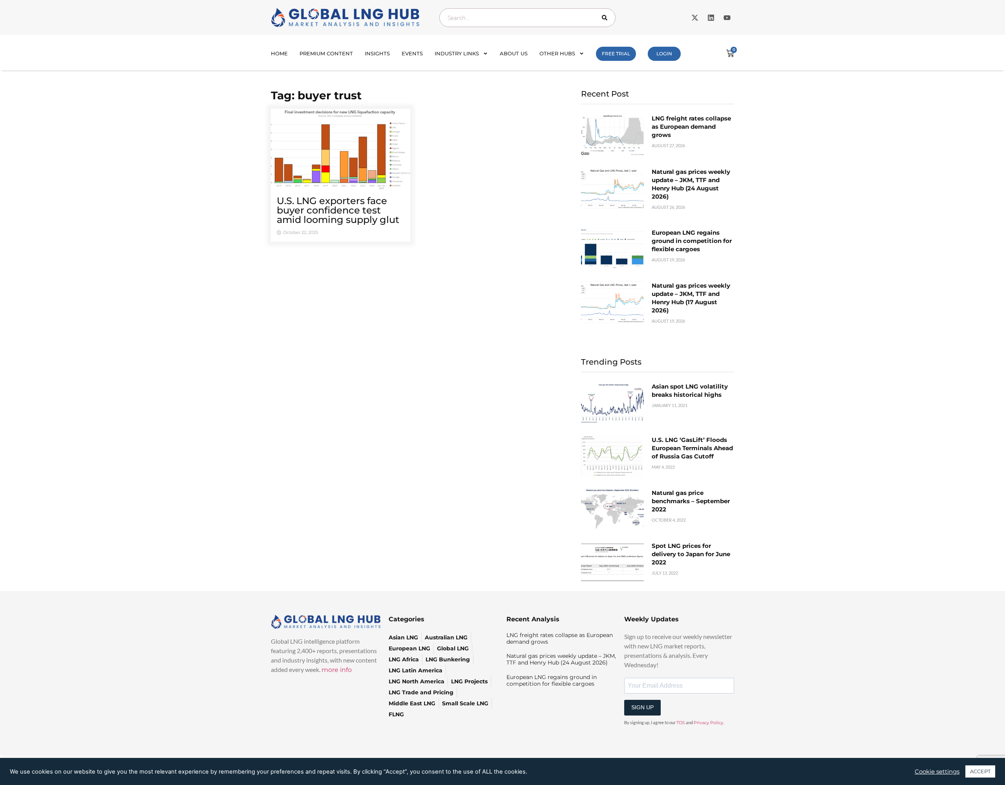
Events (412, 53)
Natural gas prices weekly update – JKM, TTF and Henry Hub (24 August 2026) (561, 659)
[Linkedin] (711, 18)
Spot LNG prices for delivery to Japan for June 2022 (691, 554)
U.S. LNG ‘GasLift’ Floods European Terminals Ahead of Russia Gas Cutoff (692, 448)
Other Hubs (557, 53)
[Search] (606, 17)
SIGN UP (642, 707)
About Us (514, 53)
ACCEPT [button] (980, 771)
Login (664, 54)
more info (337, 670)
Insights (377, 53)
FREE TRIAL (616, 54)
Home (279, 53)
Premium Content (326, 53)
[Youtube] (727, 18)
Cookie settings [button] (937, 771)
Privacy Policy (708, 722)
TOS (680, 722)
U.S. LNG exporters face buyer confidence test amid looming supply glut (338, 210)
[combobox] (527, 17)
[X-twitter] (695, 18)
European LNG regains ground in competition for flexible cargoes (692, 241)
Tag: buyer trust (316, 95)
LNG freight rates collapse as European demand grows (691, 127)
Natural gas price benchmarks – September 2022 (691, 501)
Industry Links (457, 53)
